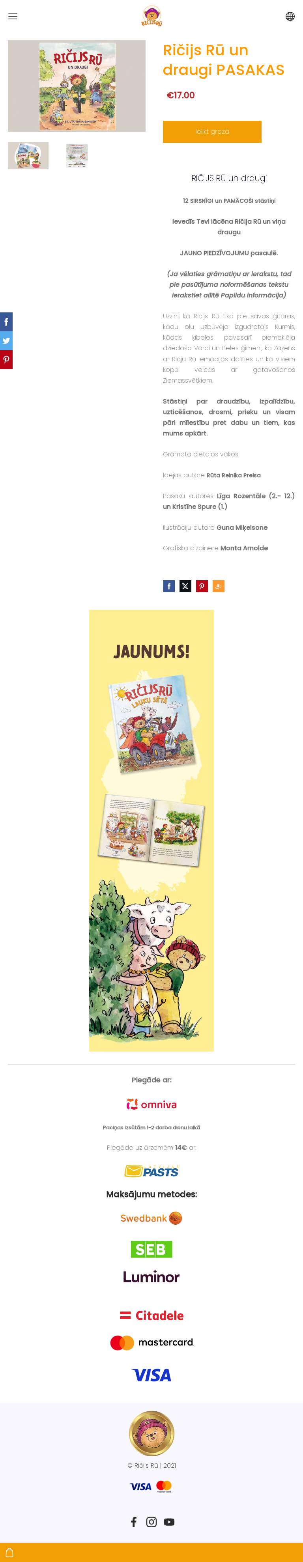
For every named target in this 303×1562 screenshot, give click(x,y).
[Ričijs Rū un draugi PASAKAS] (28, 156)
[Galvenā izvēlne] (13, 16)
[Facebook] (134, 1522)
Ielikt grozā (212, 131)
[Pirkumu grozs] (9, 1552)
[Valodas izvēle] (290, 16)
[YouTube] (169, 1522)
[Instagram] (151, 1522)
